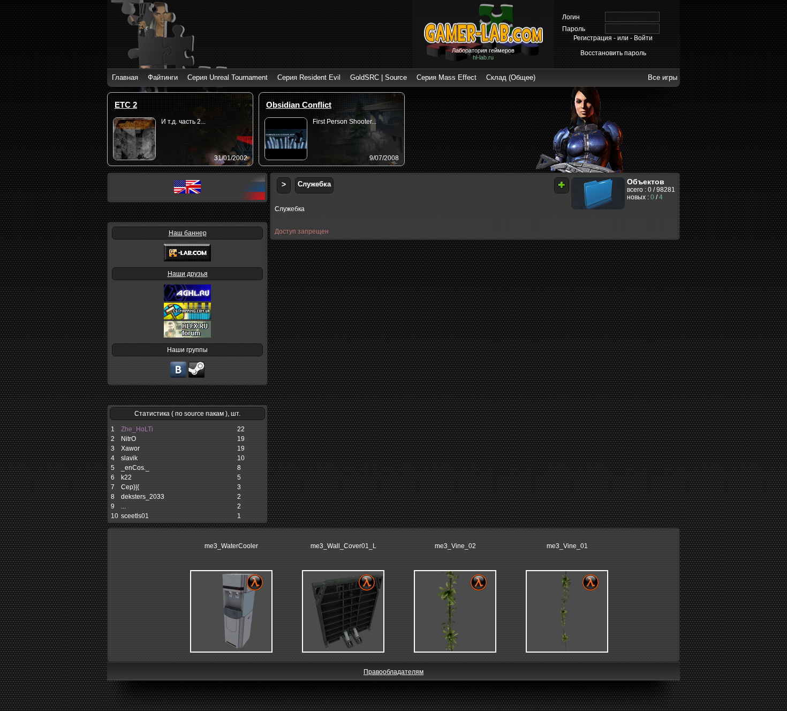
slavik (129, 458)
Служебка (314, 184)
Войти (643, 38)
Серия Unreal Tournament (227, 77)
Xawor (130, 448)
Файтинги (163, 77)
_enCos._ (135, 467)
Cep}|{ (130, 487)
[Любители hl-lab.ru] (196, 376)
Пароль (573, 29)
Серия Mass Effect (446, 77)
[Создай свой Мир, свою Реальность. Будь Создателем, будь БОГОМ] (187, 317)
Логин (571, 17)
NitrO (128, 439)
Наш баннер (188, 233)
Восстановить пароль (613, 53)
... (123, 506)
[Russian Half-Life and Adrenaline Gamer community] (187, 299)
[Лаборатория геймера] (178, 376)
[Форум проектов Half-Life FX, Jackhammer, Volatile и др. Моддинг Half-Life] (187, 335)
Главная (125, 77)
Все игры (662, 77)
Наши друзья (188, 274)
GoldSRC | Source (378, 77)
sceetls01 (135, 516)
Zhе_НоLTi (137, 429)
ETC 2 (126, 104)
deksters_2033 (142, 496)
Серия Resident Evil (308, 77)
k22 (126, 477)
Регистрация (592, 38)
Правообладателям (393, 672)
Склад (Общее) (510, 77)
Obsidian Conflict (298, 104)
